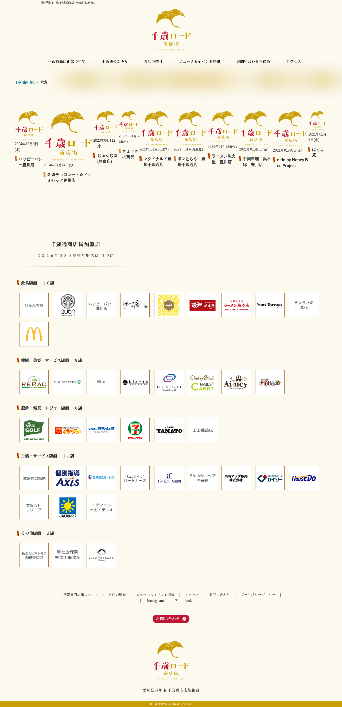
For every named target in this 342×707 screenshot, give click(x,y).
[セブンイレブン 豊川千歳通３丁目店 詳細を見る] (135, 430)
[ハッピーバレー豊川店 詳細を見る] (101, 305)
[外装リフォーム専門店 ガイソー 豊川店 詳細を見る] (269, 478)
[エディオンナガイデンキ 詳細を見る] (101, 507)
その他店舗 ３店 (37, 533)
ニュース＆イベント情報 (199, 61)
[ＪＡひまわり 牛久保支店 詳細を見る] (67, 507)
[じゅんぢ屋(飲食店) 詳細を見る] (34, 305)
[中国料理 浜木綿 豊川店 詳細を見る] (202, 305)
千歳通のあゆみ (115, 61)
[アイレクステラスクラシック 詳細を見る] (101, 555)
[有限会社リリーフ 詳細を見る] (34, 507)
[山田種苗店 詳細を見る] (202, 430)
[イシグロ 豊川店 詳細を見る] (67, 430)
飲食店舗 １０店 (37, 283)
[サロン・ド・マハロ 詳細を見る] (269, 382)
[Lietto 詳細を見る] (135, 382)
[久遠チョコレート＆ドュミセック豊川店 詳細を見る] (67, 305)
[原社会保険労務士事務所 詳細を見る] (67, 555)
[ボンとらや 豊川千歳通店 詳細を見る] (269, 305)
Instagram (155, 600)
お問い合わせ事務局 (253, 61)
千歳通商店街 (25, 82)
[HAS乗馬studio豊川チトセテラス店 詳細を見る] (67, 382)
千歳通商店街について (67, 61)
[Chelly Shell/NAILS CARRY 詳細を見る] (202, 382)
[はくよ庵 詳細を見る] (135, 305)
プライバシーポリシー (257, 595)
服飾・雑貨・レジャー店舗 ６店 (51, 408)
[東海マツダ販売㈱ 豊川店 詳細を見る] (236, 478)
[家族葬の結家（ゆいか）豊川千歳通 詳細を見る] (34, 478)
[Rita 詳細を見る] (101, 382)
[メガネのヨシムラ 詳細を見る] (101, 430)
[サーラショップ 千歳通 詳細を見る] (202, 478)
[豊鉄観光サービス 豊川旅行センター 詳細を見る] (101, 478)
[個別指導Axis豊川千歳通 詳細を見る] (67, 478)
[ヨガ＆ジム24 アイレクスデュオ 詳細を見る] (168, 382)
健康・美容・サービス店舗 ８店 (51, 360)
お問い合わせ (219, 595)
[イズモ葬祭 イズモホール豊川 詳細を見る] (168, 478)
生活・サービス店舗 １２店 (47, 456)
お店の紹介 (153, 61)
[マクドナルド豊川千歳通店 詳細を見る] (34, 334)
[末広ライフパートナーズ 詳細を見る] (135, 478)
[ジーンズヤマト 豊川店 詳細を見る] (168, 430)
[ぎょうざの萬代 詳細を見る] (303, 305)
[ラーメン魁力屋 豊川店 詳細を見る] (236, 305)
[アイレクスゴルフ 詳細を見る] (34, 430)
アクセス (293, 61)
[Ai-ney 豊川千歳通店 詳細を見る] (236, 382)
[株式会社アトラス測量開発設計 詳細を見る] (34, 555)
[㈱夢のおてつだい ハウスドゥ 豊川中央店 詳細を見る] (303, 478)
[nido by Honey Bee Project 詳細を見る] (168, 305)
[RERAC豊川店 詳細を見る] (34, 382)
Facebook (183, 600)
